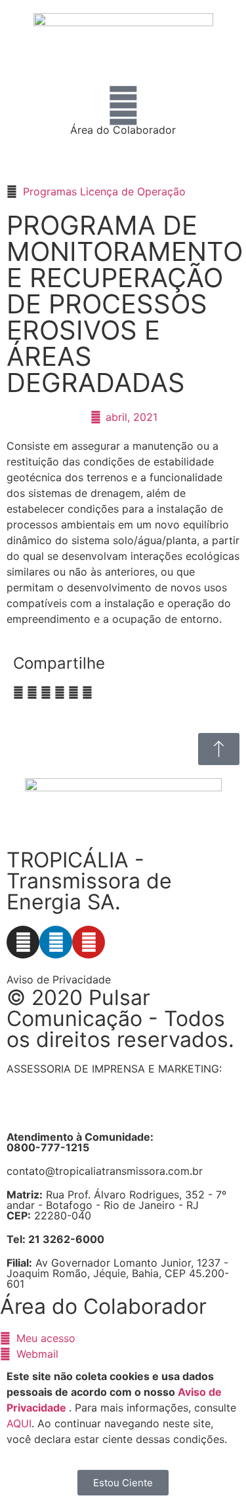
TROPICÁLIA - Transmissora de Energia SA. (89, 881)
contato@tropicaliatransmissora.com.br (105, 1170)
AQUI (19, 1423)
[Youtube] (88, 942)
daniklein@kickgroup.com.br (77, 1110)
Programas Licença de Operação (104, 191)
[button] (18, 692)
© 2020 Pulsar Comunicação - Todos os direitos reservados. (120, 1018)
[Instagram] (23, 942)
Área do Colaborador (123, 129)
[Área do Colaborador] (123, 105)
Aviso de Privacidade (59, 979)
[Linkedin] (55, 942)
